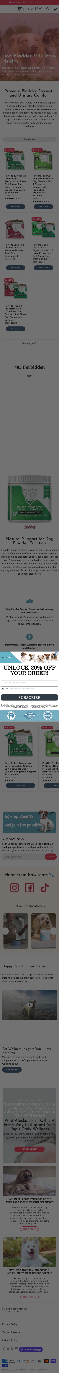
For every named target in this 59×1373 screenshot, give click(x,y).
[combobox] (4, 689)
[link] (29, 657)
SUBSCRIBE (29, 697)
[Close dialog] (56, 654)
